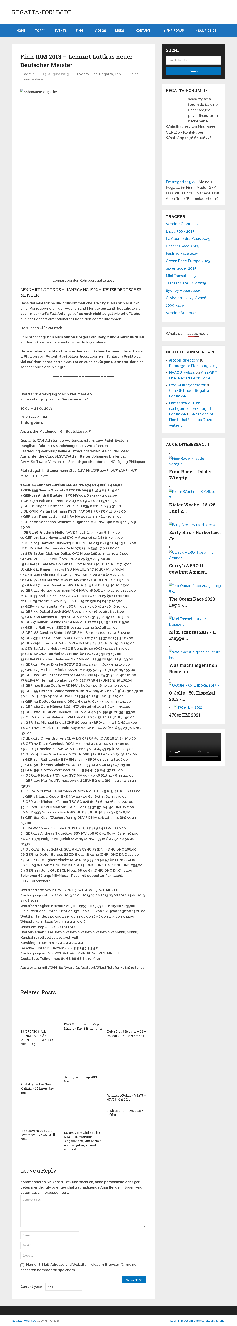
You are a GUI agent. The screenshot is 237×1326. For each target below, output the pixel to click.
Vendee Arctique (181, 313)
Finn (79, 30)
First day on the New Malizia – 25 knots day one (37, 1088)
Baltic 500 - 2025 (180, 231)
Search (194, 71)
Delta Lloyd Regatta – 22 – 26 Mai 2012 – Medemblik (126, 1033)
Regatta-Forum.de (42, 12)
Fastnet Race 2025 (182, 253)
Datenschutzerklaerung (208, 1320)
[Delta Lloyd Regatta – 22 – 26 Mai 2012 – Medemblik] (126, 1013)
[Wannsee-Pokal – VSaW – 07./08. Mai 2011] (126, 1071)
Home (21, 30)
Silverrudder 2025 (181, 268)
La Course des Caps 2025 (188, 238)
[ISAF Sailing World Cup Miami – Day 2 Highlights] (83, 1009)
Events (61, 30)
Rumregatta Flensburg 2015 (193, 366)
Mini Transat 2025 (181, 276)
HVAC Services (182, 372)
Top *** (40, 30)
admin (29, 74)
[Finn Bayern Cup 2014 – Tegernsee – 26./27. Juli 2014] (39, 1117)
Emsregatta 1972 (180, 182)
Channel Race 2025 (182, 246)
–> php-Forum (173, 30)
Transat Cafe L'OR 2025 (186, 283)
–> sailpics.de (205, 30)
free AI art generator (187, 385)
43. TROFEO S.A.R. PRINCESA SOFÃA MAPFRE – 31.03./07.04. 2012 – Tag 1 (37, 1038)
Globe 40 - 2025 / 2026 (186, 298)
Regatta (106, 74)
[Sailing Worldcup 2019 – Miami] (83, 1062)
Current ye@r (32, 1286)
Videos (100, 30)
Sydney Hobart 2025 (183, 290)
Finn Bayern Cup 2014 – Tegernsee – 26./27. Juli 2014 (37, 1135)
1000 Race (175, 305)
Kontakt (143, 30)
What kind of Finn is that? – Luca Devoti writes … (192, 419)
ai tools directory (183, 360)
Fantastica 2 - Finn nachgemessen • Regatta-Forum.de (192, 408)
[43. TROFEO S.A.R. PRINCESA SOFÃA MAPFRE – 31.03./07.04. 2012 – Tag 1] (39, 1013)
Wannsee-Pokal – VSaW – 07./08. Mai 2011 (126, 1097)
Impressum (185, 1320)
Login (173, 1320)
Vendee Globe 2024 (183, 224)
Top (117, 74)
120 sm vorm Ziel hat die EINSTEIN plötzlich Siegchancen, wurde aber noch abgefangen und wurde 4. (82, 1141)
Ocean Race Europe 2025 (188, 261)
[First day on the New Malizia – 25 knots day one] (39, 1065)
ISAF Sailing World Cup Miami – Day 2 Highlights (83, 1026)
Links (119, 30)
